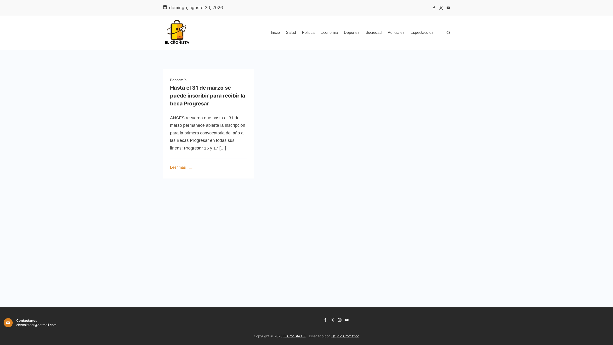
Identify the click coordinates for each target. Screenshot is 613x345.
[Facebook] (434, 8)
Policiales (396, 32)
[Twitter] (441, 8)
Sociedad (373, 32)
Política (308, 32)
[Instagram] (339, 320)
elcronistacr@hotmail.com (36, 325)
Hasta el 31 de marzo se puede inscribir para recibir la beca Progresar (207, 96)
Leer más (178, 167)
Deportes (351, 32)
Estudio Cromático (345, 336)
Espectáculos (421, 32)
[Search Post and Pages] (448, 32)
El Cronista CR (295, 336)
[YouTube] (448, 8)
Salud (291, 32)
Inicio (275, 32)
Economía (329, 32)
